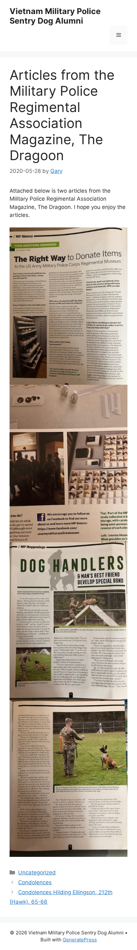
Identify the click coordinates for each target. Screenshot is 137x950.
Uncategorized (37, 872)
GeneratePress (80, 940)
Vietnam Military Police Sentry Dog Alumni (55, 16)
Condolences (35, 882)
